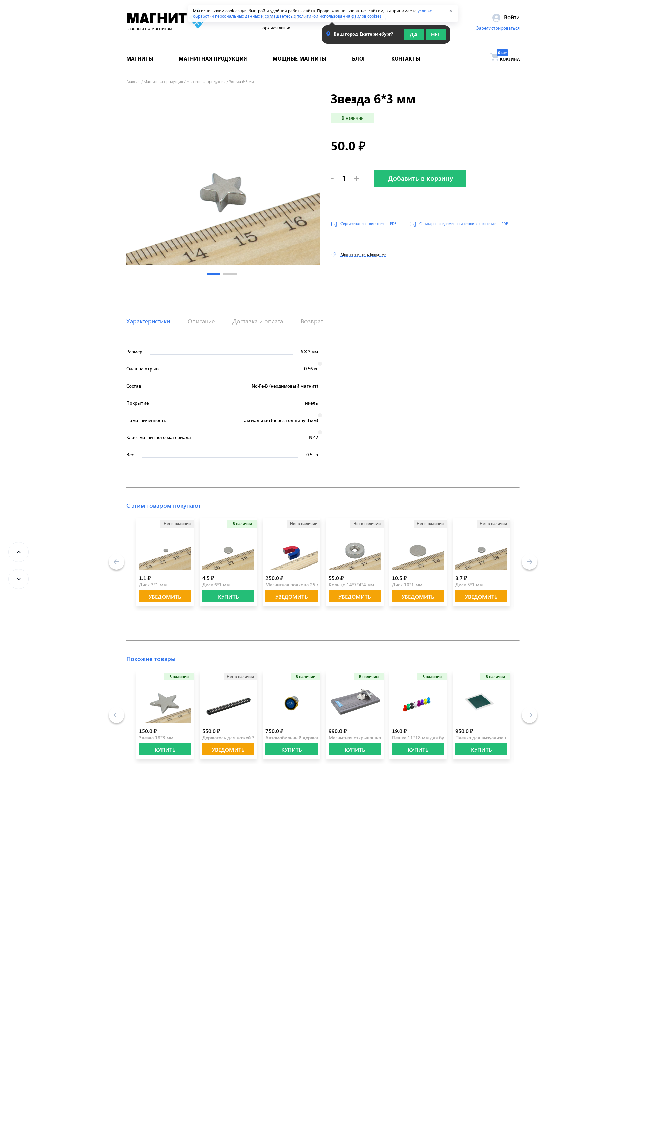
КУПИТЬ (228, 596)
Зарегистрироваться (498, 28)
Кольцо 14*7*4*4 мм (351, 584)
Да (414, 34)
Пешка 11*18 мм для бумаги (423, 737)
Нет (435, 34)
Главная (133, 81)
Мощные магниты (299, 58)
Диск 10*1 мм (407, 584)
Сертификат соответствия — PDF (368, 223)
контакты (405, 58)
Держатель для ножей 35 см (233, 737)
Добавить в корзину (420, 177)
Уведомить (165, 596)
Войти (511, 17)
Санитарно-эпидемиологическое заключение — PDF (463, 223)
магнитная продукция (213, 58)
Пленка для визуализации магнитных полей (503, 737)
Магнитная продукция (163, 81)
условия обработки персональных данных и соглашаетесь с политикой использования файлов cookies (313, 13)
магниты (139, 58)
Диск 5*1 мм (469, 584)
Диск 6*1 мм (216, 584)
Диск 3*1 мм (153, 584)
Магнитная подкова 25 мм (294, 584)
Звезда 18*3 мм (156, 737)
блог (359, 58)
